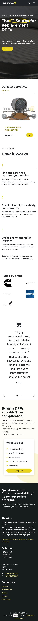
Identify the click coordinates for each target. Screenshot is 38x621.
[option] (19, 116)
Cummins (5, 586)
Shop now (7, 49)
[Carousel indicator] (17, 395)
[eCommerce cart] (29, 3)
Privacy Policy (7, 539)
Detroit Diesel (7, 589)
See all (4, 90)
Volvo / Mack (6, 599)
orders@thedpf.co (11, 573)
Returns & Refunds (19, 539)
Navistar (5, 593)
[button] (29, 135)
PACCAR (4, 596)
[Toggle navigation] (34, 3)
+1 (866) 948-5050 (11, 576)
